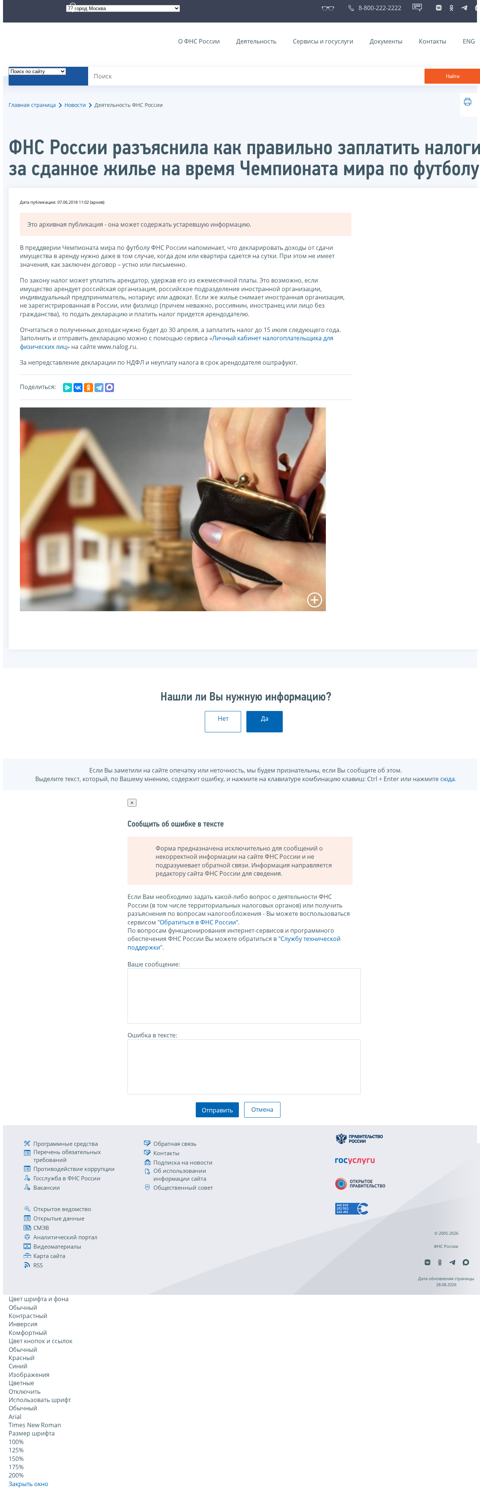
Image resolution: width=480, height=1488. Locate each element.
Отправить (217, 1110)
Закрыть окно (28, 1484)
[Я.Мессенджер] (67, 387)
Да (264, 718)
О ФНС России (199, 41)
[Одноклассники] (88, 387)
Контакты (432, 41)
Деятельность (256, 41)
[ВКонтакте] (78, 387)
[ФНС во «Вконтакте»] (438, 8)
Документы (386, 41)
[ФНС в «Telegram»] (464, 8)
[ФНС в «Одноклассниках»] (451, 8)
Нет (223, 718)
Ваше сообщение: (154, 964)
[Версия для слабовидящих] (329, 8)
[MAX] (109, 387)
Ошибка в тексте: (152, 1035)
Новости (75, 104)
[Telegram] (99, 387)
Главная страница (32, 104)
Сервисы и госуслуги (323, 41)
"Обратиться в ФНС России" (198, 922)
